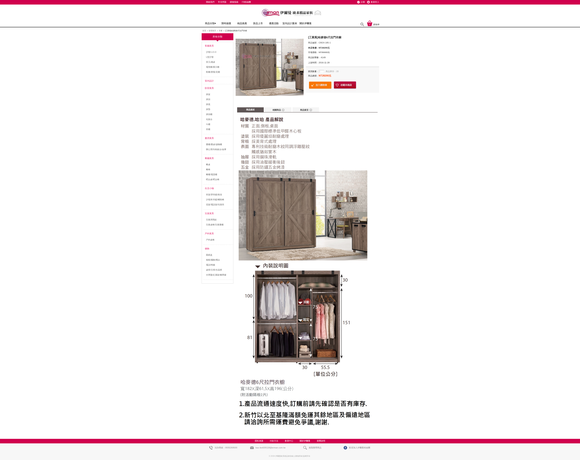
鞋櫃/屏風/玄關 (213, 72)
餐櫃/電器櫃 (211, 174)
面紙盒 (209, 255)
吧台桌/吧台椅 (212, 179)
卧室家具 (212, 31)
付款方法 (274, 441)
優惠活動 (274, 23)
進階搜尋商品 (314, 447)
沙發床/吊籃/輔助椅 (215, 199)
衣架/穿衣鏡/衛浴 (214, 194)
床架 (208, 94)
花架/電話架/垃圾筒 (215, 204)
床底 (208, 104)
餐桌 (208, 164)
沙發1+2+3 (211, 52)
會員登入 (375, 2)
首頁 (204, 31)
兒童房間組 (211, 219)
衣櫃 (220, 31)
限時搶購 (226, 23)
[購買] (320, 85)
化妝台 (209, 119)
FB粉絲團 (246, 2)
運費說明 (321, 441)
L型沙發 (210, 57)
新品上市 (258, 23)
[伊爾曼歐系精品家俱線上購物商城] (292, 17)
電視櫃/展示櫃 (212, 67)
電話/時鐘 (210, 265)
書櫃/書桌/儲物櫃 (214, 144)
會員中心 (289, 441)
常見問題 (222, 2)
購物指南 (234, 2)
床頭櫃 (209, 114)
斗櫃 (208, 124)
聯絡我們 (210, 2)
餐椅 (208, 169)
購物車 (374, 24)
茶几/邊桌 (210, 62)
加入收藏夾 (345, 85)
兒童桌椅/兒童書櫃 (215, 224)
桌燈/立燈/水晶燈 (214, 270)
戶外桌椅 (210, 240)
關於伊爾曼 (306, 23)
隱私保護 (259, 441)
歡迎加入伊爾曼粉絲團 (359, 447)
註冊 (363, 2)
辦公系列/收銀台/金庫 (216, 149)
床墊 (208, 109)
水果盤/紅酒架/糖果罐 (216, 275)
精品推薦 (242, 23)
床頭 (208, 99)
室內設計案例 (289, 23)
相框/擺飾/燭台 (213, 260)
